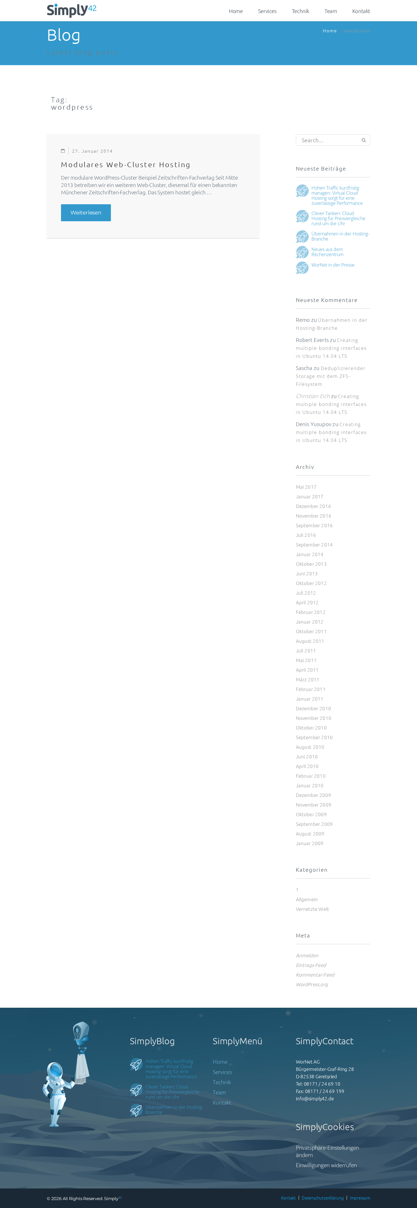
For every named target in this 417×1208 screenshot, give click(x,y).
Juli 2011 (306, 650)
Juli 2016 (306, 535)
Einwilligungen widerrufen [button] (326, 1165)
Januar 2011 (310, 699)
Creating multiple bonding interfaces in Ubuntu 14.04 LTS (331, 348)
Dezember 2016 (313, 506)
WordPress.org (312, 984)
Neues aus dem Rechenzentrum (327, 251)
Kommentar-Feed (315, 974)
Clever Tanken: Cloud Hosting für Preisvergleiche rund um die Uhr (338, 218)
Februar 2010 (311, 776)
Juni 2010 (307, 756)
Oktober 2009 (311, 814)
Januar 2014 (310, 554)
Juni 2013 (307, 573)
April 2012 (307, 602)
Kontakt (361, 10)
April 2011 (307, 670)
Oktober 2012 (311, 583)
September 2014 (314, 544)
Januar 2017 (310, 496)
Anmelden (307, 955)
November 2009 (314, 804)
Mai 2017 (306, 487)
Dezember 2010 (313, 708)
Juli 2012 (306, 593)
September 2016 (314, 525)
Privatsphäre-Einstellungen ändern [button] (327, 1151)
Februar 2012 (311, 612)
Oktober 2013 (311, 564)
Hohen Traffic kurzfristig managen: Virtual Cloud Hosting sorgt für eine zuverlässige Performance (337, 195)
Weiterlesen (90, 212)
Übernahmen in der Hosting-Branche (340, 236)
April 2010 (307, 766)
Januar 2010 (310, 785)
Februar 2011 (311, 689)
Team (331, 10)
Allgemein (307, 899)
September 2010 (314, 737)
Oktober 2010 (311, 727)
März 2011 (308, 679)
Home (236, 10)
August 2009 (310, 833)
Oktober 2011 (311, 631)
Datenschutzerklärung (323, 1198)
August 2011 (310, 641)
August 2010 (310, 747)
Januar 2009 (310, 843)
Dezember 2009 (313, 795)
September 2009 (314, 824)
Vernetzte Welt (312, 909)
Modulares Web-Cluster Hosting (126, 164)
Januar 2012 (310, 621)
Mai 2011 (306, 660)
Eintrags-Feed (311, 965)
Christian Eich (313, 396)
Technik (300, 10)
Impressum (360, 1198)
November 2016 (314, 515)
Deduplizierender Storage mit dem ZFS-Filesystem (331, 376)
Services (267, 10)
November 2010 (314, 718)
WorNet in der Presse (333, 264)
